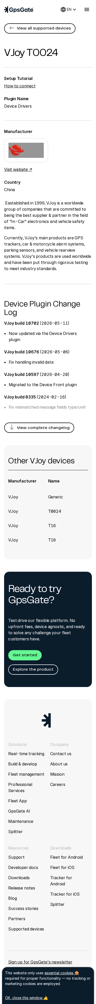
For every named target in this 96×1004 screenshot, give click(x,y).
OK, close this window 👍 (26, 998)
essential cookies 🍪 (62, 973)
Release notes (21, 887)
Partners (16, 918)
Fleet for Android (66, 857)
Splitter (15, 831)
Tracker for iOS (65, 894)
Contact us (60, 753)
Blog (12, 898)
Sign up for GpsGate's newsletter (40, 962)
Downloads (19, 877)
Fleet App (17, 800)
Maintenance (20, 821)
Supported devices (26, 928)
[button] (40, 28)
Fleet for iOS (62, 867)
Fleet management (26, 774)
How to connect (20, 85)
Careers (57, 784)
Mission (57, 774)
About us (59, 763)
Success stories (23, 908)
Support (16, 857)
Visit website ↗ (18, 169)
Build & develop (22, 763)
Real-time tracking (26, 753)
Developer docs (23, 867)
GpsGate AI (19, 811)
